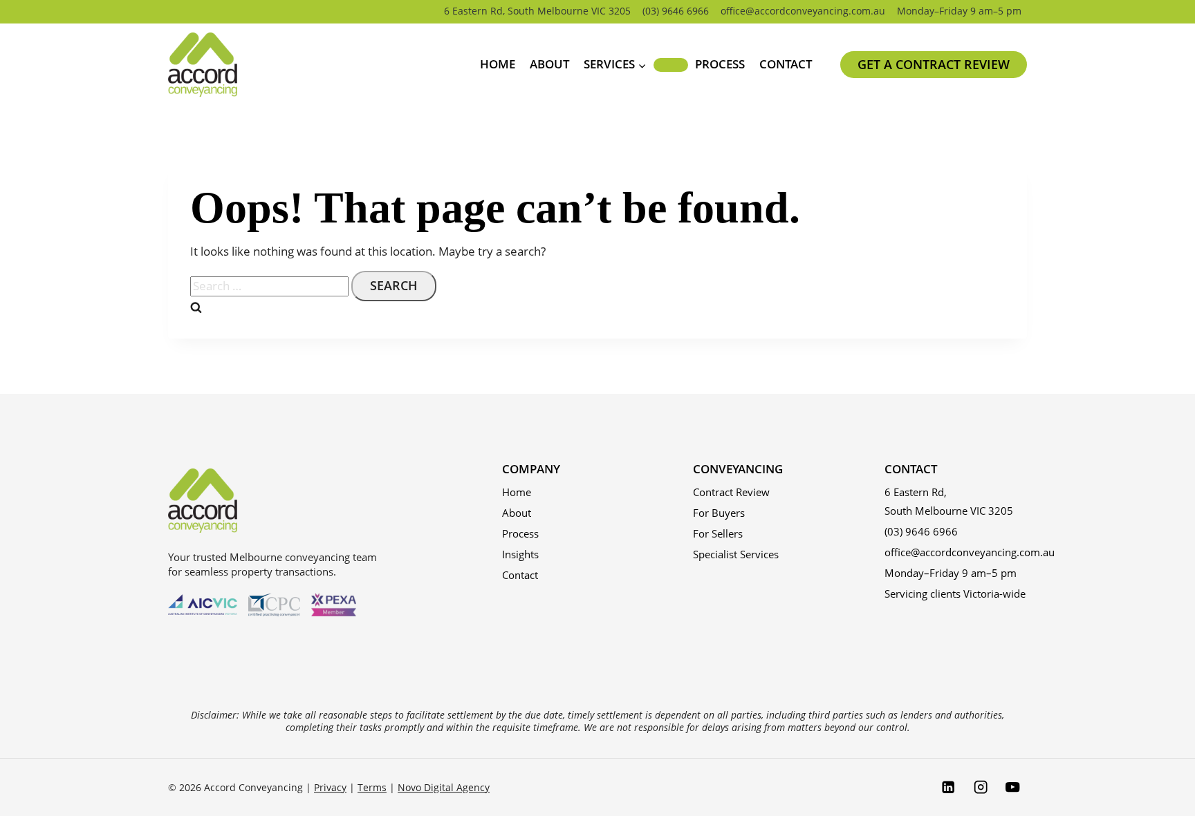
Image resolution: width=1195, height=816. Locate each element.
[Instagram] (980, 787)
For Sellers (718, 533)
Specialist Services (736, 554)
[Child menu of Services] (671, 65)
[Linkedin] (948, 787)
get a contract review (934, 64)
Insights (520, 554)
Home (497, 64)
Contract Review (731, 492)
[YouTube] (1013, 787)
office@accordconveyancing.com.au (803, 10)
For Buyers (719, 513)
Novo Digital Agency (444, 787)
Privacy (330, 787)
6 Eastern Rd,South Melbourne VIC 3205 (948, 501)
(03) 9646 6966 (675, 10)
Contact (786, 64)
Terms (372, 787)
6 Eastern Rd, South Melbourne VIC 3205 (537, 10)
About (550, 64)
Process (720, 64)
